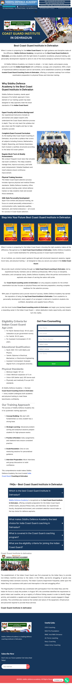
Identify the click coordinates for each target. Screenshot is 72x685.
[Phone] (66, 680)
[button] (36, 11)
